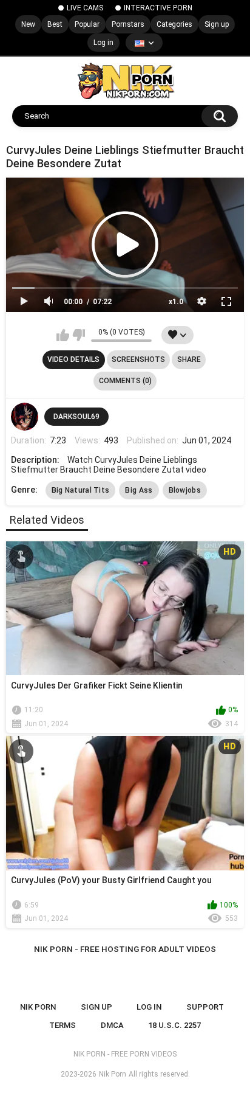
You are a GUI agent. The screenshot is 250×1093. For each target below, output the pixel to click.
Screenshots (138, 359)
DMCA (112, 1025)
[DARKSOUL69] (25, 417)
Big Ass (138, 490)
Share (189, 359)
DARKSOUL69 (76, 416)
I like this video (62, 335)
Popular (87, 24)
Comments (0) (125, 380)
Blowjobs (185, 490)
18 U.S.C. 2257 (174, 1025)
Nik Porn (112, 1074)
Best (54, 24)
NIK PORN (38, 1006)
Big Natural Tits (81, 490)
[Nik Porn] (125, 81)
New (28, 24)
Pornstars (128, 24)
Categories (174, 24)
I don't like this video (78, 335)
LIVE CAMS (85, 8)
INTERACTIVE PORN (158, 8)
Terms (62, 1025)
